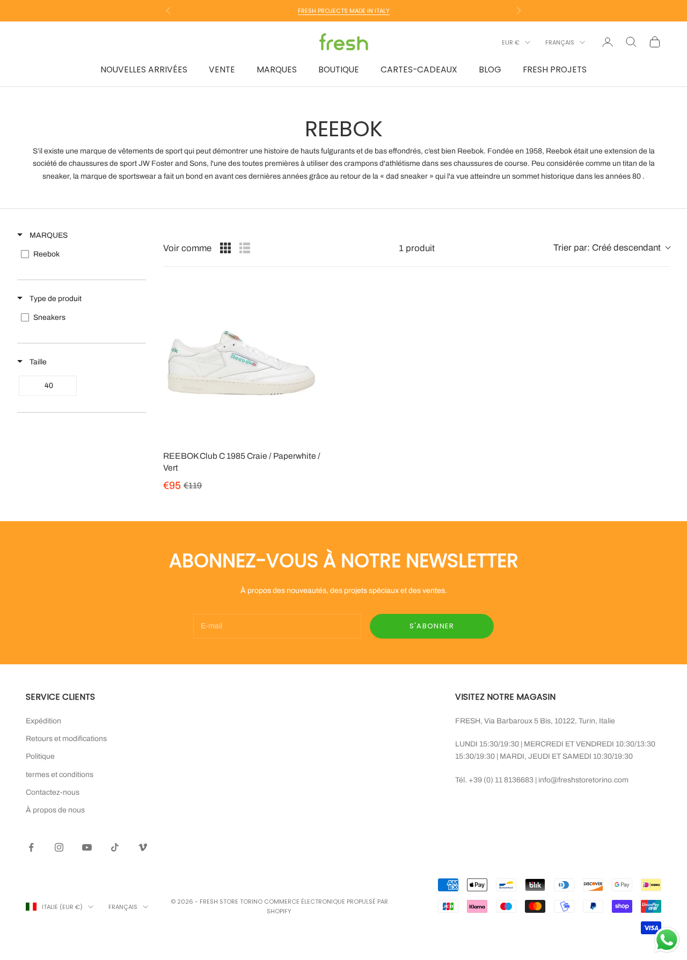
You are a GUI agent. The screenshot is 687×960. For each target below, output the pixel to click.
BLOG (490, 69)
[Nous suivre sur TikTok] (114, 847)
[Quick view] (309, 431)
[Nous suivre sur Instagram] (59, 847)
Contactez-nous (52, 792)
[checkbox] (81, 254)
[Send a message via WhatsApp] (667, 940)
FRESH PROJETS (555, 69)
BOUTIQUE (338, 69)
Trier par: (607, 248)
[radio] (225, 248)
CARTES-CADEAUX (419, 69)
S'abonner (432, 626)
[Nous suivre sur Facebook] (31, 847)
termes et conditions (59, 775)
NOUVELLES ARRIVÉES (143, 69)
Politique (40, 756)
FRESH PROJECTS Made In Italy (344, 10)
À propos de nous (55, 810)
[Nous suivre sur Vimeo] (142, 847)
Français (559, 42)
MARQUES (277, 69)
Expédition (43, 721)
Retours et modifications (66, 739)
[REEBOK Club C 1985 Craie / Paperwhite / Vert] (241, 362)
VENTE (222, 69)
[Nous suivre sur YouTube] (87, 847)
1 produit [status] (417, 248)
